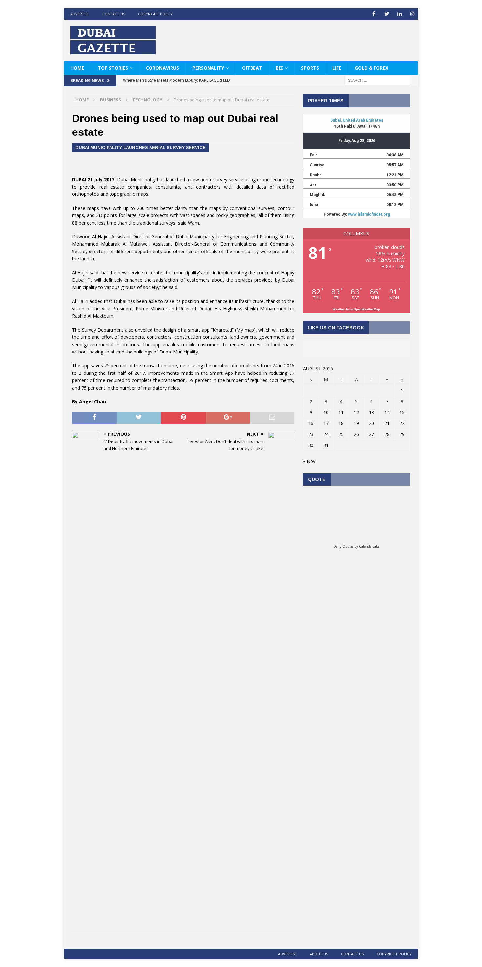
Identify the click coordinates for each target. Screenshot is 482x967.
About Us (319, 953)
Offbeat (252, 68)
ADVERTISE (79, 13)
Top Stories (113, 68)
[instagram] (412, 14)
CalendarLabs (369, 546)
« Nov (309, 461)
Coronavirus (162, 68)
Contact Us (113, 13)
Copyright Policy (155, 13)
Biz (279, 68)
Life (336, 68)
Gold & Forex (371, 68)
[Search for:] (377, 80)
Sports (310, 68)
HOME (77, 68)
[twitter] (386, 14)
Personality (208, 68)
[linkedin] (399, 14)
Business (110, 100)
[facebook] (374, 14)
